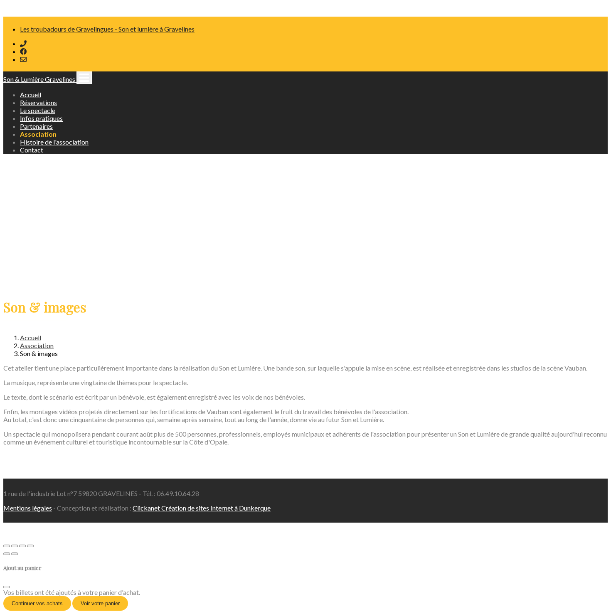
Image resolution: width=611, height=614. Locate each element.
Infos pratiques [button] (41, 118)
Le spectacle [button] (37, 110)
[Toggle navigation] (84, 77)
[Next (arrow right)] (14, 554)
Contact (31, 150)
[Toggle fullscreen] (22, 546)
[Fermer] (6, 587)
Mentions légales (27, 508)
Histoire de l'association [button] (54, 142)
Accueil (30, 94)
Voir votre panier (100, 603)
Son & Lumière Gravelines (39, 79)
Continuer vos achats (37, 603)
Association (37, 345)
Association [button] (38, 134)
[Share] (14, 546)
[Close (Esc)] (6, 546)
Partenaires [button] (36, 126)
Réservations (38, 102)
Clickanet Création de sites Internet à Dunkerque (202, 508)
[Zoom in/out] (30, 546)
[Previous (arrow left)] (6, 554)
